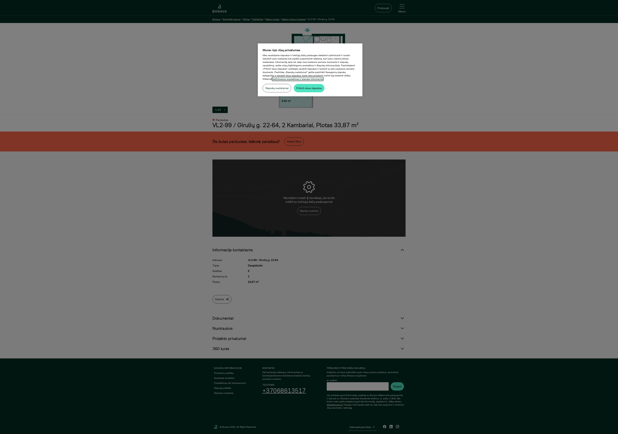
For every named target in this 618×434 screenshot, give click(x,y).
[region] (310, 69)
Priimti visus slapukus (309, 88)
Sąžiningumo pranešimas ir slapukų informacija (297, 79)
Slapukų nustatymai (277, 88)
